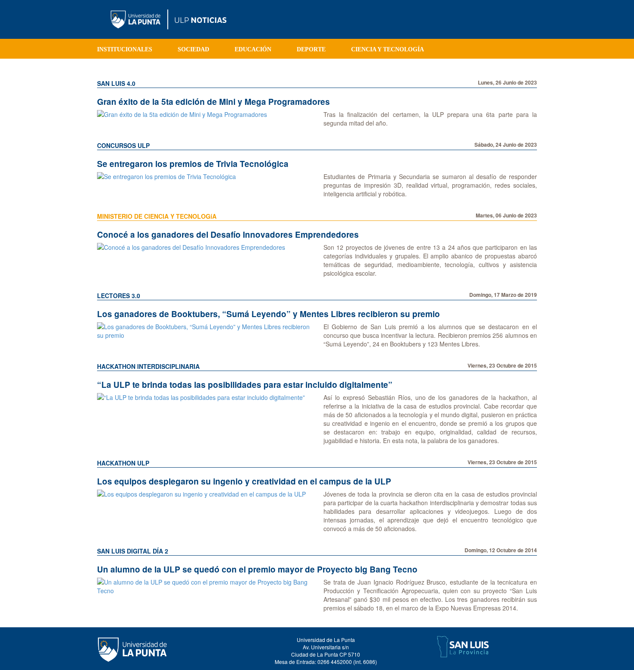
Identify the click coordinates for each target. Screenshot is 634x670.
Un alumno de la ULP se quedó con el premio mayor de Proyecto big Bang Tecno (257, 569)
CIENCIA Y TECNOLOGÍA (387, 49)
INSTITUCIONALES (124, 49)
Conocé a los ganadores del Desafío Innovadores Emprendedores (228, 234)
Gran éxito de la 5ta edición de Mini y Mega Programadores (213, 101)
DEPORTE (311, 49)
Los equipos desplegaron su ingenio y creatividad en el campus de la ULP (244, 481)
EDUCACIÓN (253, 49)
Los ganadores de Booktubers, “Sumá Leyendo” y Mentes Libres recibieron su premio (268, 314)
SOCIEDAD (193, 49)
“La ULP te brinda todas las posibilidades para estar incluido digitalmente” (244, 384)
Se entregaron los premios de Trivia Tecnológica (193, 164)
